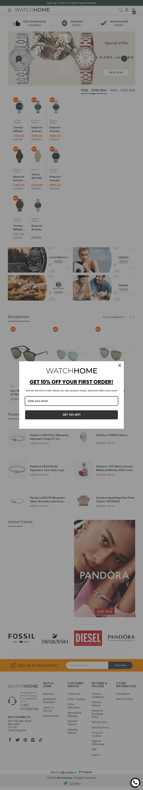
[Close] (119, 365)
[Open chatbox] (135, 783)
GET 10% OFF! (71, 414)
